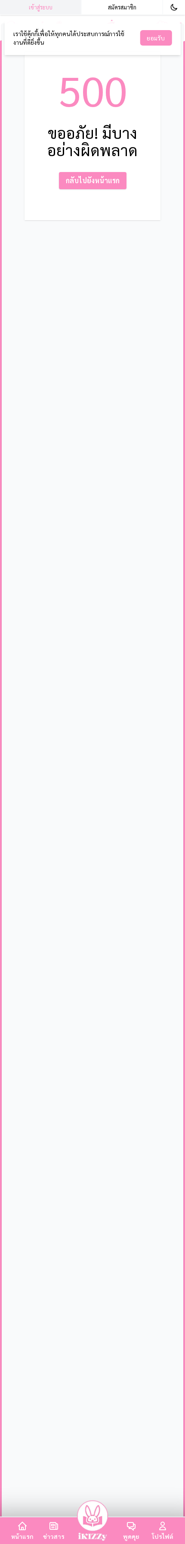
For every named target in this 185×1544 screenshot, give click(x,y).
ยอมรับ (156, 38)
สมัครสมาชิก (122, 7)
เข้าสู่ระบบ (40, 7)
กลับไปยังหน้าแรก (93, 180)
